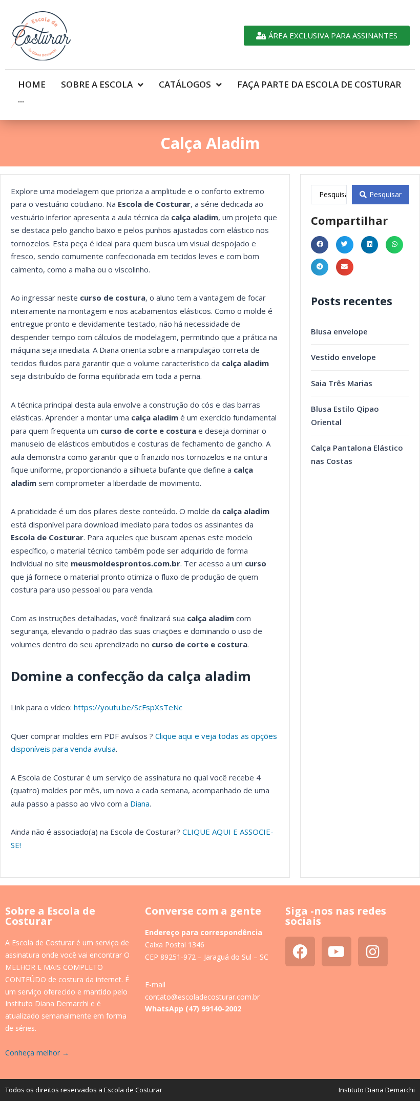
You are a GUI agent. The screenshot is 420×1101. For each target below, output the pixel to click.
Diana (140, 803)
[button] (319, 244)
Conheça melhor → (37, 1052)
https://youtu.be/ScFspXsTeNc (128, 707)
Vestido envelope (343, 357)
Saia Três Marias (341, 383)
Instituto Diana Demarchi (377, 1089)
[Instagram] (373, 951)
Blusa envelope (339, 331)
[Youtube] (336, 951)
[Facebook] (300, 951)
